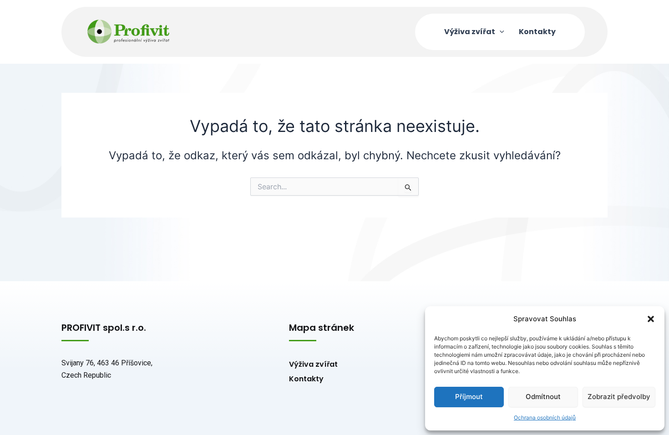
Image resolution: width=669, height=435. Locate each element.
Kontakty (537, 31)
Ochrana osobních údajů (545, 417)
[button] (650, 319)
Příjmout (469, 396)
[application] (499, 32)
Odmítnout (543, 396)
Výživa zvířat (469, 31)
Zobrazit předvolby (619, 396)
